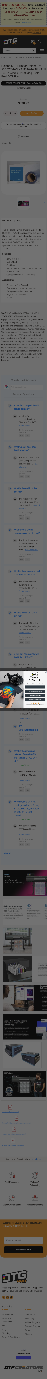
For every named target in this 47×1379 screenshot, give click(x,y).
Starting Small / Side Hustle (35, 699)
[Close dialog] (45, 672)
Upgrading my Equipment (35, 686)
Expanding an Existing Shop (35, 691)
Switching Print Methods (35, 695)
